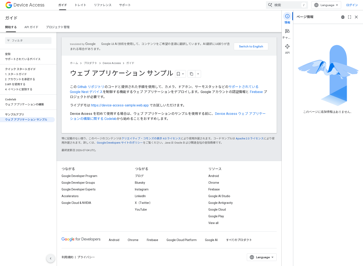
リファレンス (103, 5)
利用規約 (67, 257)
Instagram (142, 189)
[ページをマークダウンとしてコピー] (191, 73)
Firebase (256, 92)
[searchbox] (28, 40)
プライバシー (86, 257)
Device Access (28, 5)
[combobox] (287, 5)
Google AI (211, 240)
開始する (11, 27)
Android (213, 176)
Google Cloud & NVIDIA (76, 202)
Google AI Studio (219, 196)
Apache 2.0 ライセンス (250, 138)
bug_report (342, 17)
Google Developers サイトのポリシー (120, 142)
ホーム (74, 63)
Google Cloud (217, 209)
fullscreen (349, 17)
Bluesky (140, 182)
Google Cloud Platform (182, 240)
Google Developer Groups (78, 182)
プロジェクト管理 (58, 27)
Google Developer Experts (79, 189)
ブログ (139, 176)
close (356, 17)
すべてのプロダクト (239, 240)
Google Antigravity (220, 202)
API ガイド (31, 27)
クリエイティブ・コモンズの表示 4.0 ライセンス (151, 138)
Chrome (213, 182)
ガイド (62, 5)
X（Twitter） (143, 202)
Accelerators (70, 196)
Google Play (216, 216)
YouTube (141, 209)
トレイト (80, 5)
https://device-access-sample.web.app (120, 105)
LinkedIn (140, 196)
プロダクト (90, 63)
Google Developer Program (79, 176)
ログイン (352, 5)
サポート (125, 5)
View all (213, 223)
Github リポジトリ (91, 87)
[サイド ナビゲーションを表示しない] (50, 258)
